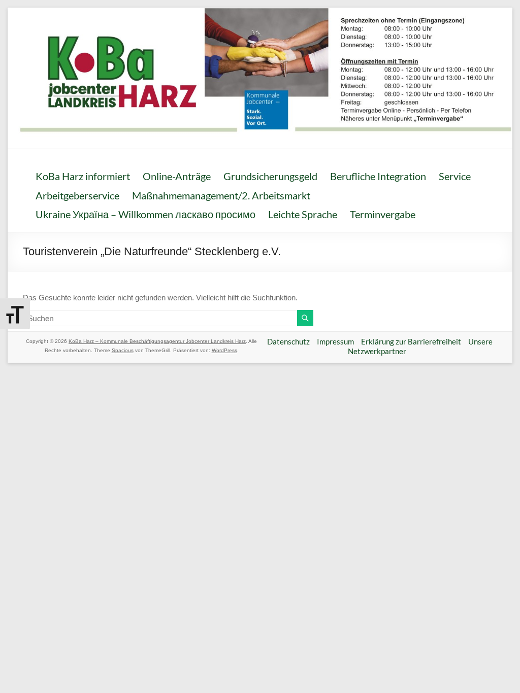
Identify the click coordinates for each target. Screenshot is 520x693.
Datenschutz (288, 341)
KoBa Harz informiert (83, 176)
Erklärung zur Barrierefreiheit (411, 341)
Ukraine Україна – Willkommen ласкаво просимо (145, 214)
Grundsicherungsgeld (270, 176)
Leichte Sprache (302, 214)
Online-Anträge (177, 176)
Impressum (335, 341)
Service (455, 176)
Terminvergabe (382, 214)
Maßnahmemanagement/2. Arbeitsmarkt (221, 195)
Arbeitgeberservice (77, 195)
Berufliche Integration (378, 176)
